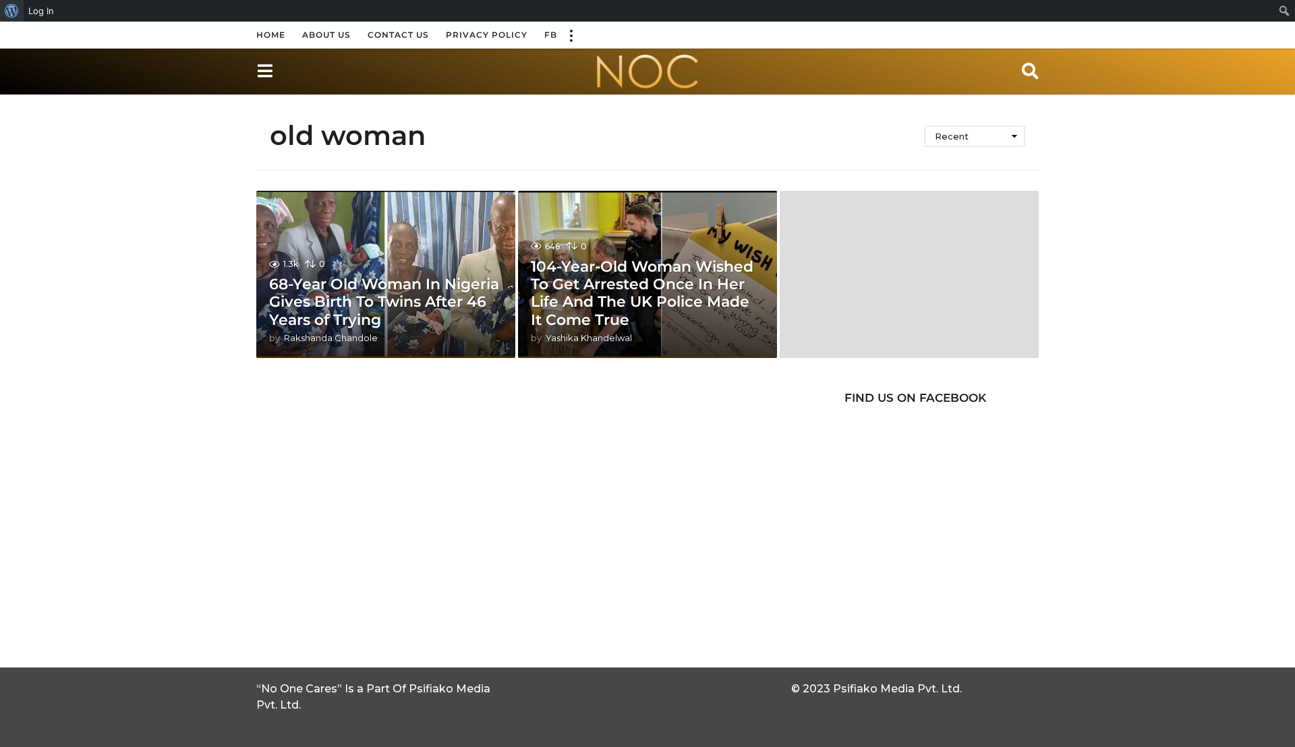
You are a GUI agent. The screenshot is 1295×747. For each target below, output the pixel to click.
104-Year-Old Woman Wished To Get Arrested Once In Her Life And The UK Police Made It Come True (642, 293)
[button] (570, 35)
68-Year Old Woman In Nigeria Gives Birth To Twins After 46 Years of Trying (384, 302)
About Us (326, 35)
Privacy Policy (486, 35)
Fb (550, 35)
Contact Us (398, 35)
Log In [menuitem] (41, 10)
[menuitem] (12, 11)
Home (270, 35)
